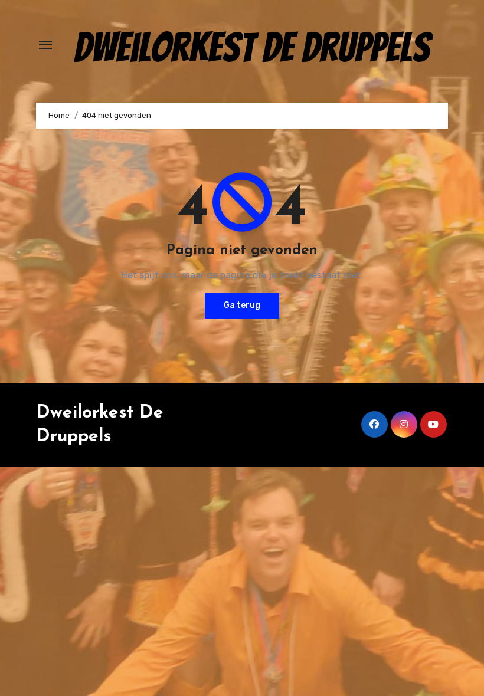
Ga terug (242, 305)
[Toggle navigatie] (45, 45)
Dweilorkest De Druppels (252, 47)
